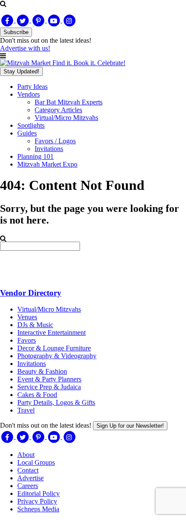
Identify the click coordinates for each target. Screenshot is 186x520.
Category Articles (58, 109)
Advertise (30, 478)
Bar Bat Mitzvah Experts (69, 102)
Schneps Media (38, 509)
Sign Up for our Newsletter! (130, 425)
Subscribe (16, 32)
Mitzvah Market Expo (47, 164)
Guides (27, 133)
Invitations (49, 148)
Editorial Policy (38, 493)
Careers (27, 485)
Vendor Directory (30, 292)
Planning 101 (35, 156)
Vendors (28, 94)
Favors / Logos (55, 141)
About (26, 454)
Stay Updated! (21, 71)
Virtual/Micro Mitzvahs (66, 117)
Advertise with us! (25, 48)
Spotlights (31, 125)
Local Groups (36, 462)
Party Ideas (32, 86)
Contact (27, 470)
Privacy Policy (37, 501)
